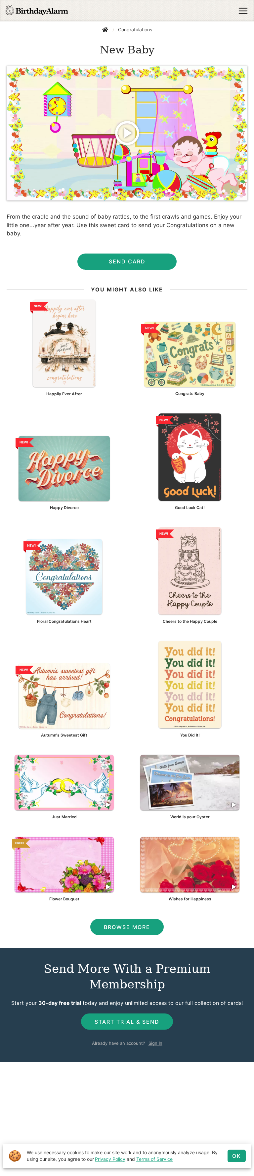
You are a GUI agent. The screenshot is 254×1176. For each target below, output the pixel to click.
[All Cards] (105, 30)
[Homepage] (37, 11)
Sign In (155, 1043)
